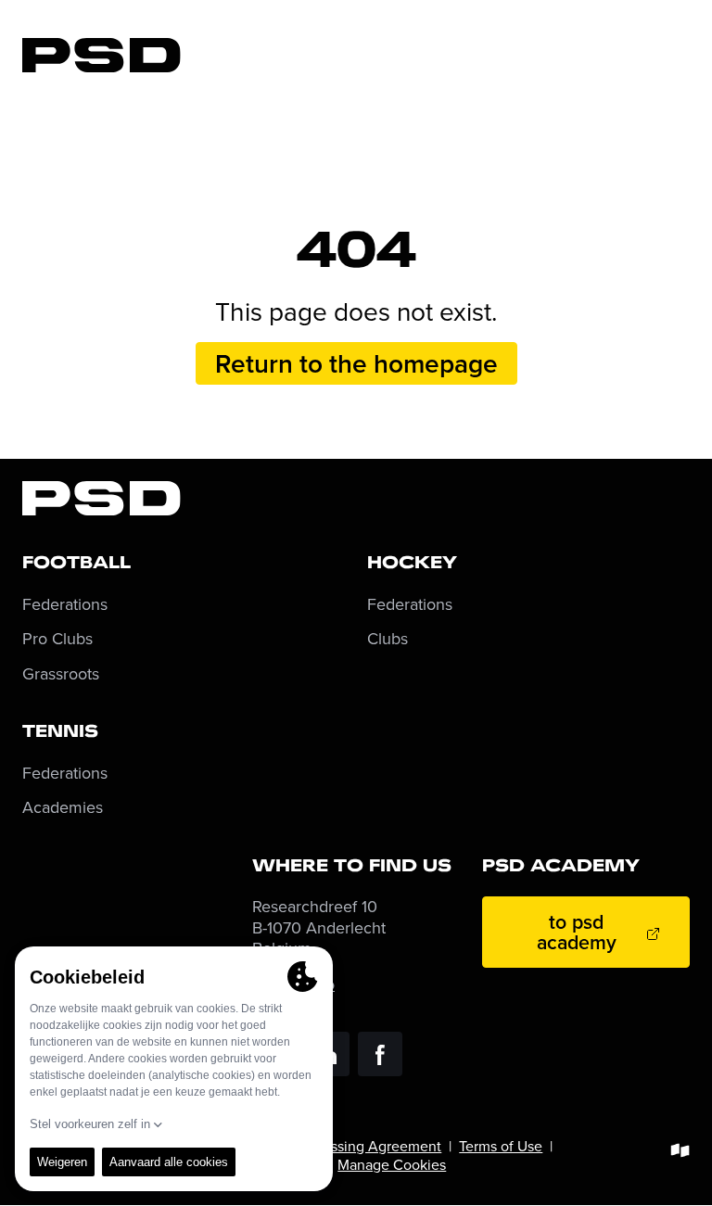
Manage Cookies (391, 1164)
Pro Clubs (57, 639)
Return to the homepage (356, 363)
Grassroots (60, 674)
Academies (62, 808)
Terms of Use (500, 1146)
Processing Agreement (367, 1146)
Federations (65, 605)
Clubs (387, 639)
